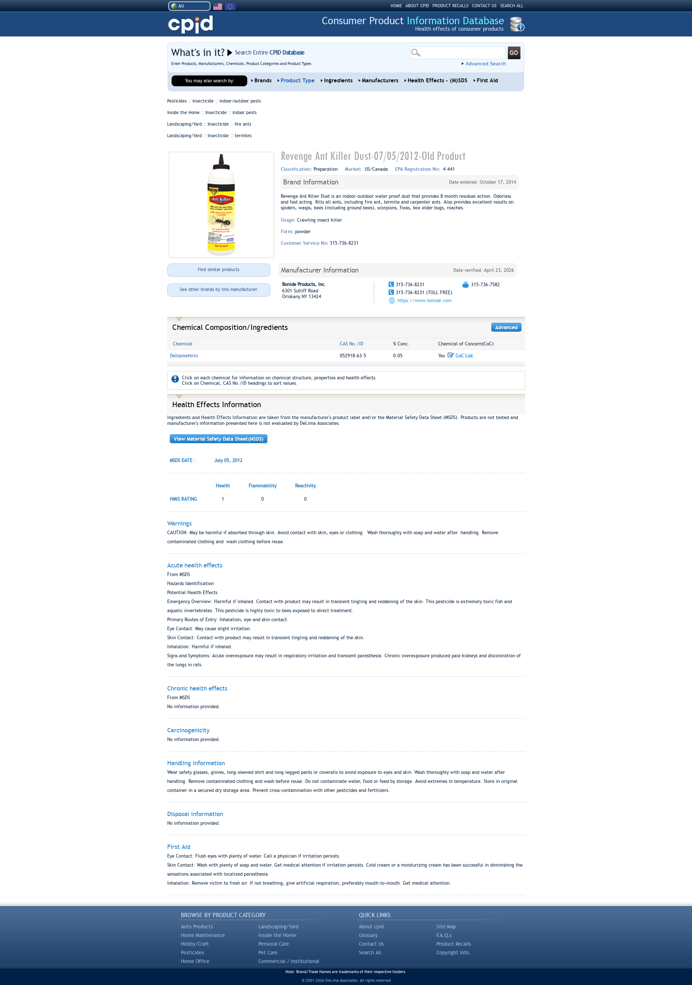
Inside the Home (277, 935)
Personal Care (273, 944)
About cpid (371, 926)
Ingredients (338, 80)
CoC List (463, 355)
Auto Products (197, 926)
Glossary (368, 935)
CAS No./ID (351, 344)
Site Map (446, 926)
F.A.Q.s (444, 935)
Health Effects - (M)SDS (437, 80)
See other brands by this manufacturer (218, 289)
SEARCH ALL (511, 5)
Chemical (182, 344)
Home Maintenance (203, 935)
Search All (370, 952)
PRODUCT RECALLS (450, 5)
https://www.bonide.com (425, 300)
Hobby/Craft (195, 944)
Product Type (298, 80)
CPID (190, 25)
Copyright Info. (453, 952)
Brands (262, 80)
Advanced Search (486, 63)
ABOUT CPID (417, 5)
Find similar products (218, 269)
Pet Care (268, 952)
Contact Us (371, 944)
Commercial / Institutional (288, 961)
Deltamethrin (184, 355)
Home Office (195, 961)
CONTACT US (484, 5)
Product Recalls (453, 944)
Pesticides (192, 952)
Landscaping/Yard (278, 926)
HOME (396, 5)
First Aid (487, 80)
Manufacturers (380, 80)
